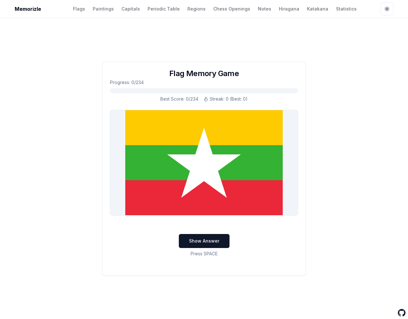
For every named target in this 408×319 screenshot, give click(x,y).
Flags (79, 8)
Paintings (103, 8)
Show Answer (204, 241)
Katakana (317, 8)
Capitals (130, 8)
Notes (264, 8)
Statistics (346, 8)
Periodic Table (164, 8)
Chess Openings (231, 8)
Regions (196, 8)
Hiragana (289, 8)
